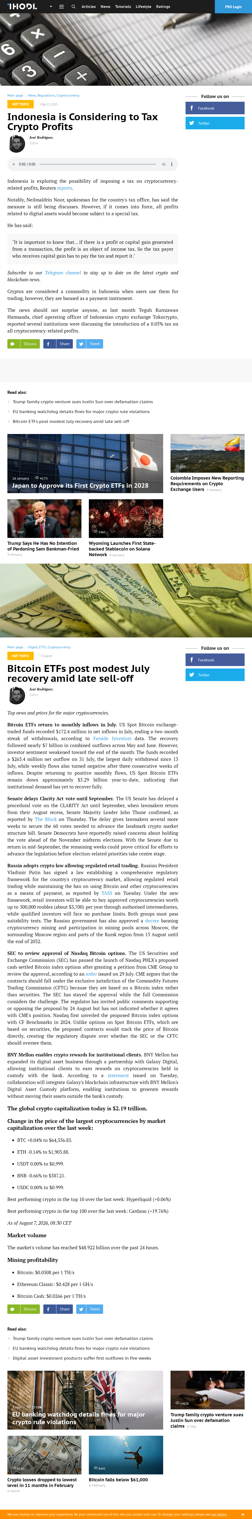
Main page (15, 95)
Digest (33, 647)
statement (118, 1075)
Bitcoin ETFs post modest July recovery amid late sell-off (71, 421)
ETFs (42, 647)
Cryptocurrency (68, 95)
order (91, 974)
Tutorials (123, 6)
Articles (89, 6)
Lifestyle (143, 6)
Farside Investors (112, 738)
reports (64, 188)
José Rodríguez (41, 137)
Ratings (163, 6)
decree (152, 921)
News (105, 6)
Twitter (203, 123)
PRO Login (233, 6)
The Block (46, 819)
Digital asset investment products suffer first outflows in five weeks (82, 1358)
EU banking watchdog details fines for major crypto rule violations (81, 411)
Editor (34, 143)
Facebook (206, 108)
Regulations (46, 95)
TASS (107, 893)
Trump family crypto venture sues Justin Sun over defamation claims (83, 401)
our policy (218, 1514)
